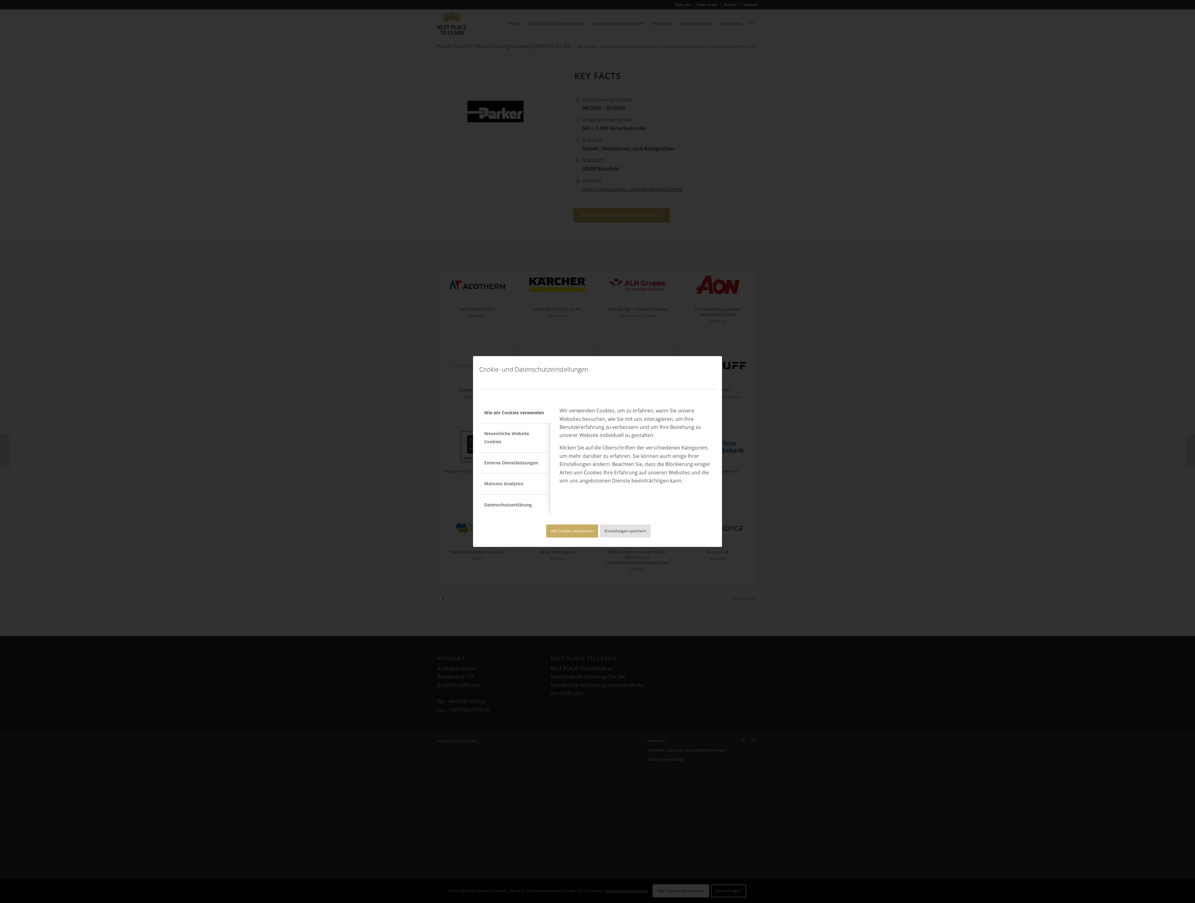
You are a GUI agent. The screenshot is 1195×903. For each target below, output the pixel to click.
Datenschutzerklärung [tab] (508, 505)
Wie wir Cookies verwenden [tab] (514, 413)
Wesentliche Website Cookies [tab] (506, 437)
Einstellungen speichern (625, 531)
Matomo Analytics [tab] (503, 484)
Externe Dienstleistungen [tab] (511, 463)
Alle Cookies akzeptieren (572, 531)
